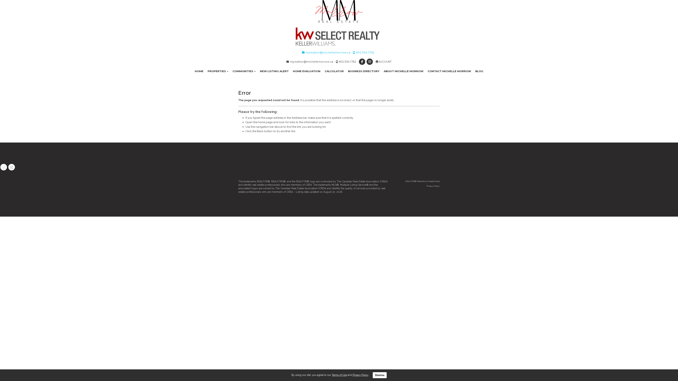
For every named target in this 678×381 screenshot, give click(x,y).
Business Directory (363, 71)
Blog (479, 71)
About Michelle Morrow (403, 71)
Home (199, 71)
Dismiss (379, 375)
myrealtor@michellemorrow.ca (327, 52)
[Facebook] (362, 61)
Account (385, 61)
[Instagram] (370, 61)
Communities (243, 71)
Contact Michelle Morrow (449, 71)
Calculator (334, 71)
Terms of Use (339, 375)
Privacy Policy (433, 186)
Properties (217, 71)
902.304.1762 (364, 52)
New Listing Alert (274, 71)
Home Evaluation (306, 71)
